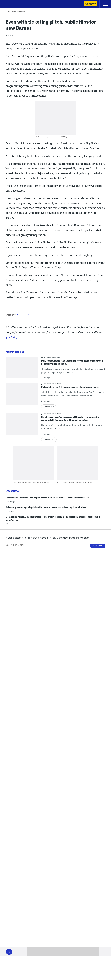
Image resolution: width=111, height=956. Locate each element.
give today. (12, 337)
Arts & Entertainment (16, 11)
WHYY (10, 4)
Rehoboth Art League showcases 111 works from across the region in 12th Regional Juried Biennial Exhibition (70, 418)
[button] (9, 952)
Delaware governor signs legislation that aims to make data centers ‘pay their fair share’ (46, 507)
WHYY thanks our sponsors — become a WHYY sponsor (53, 137)
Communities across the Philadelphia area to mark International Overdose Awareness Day (47, 497)
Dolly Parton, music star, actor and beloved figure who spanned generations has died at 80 (72, 362)
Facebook (18, 314)
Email (28, 314)
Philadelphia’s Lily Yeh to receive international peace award (70, 386)
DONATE (91, 4)
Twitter (23, 314)
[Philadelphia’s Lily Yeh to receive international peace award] (22, 395)
